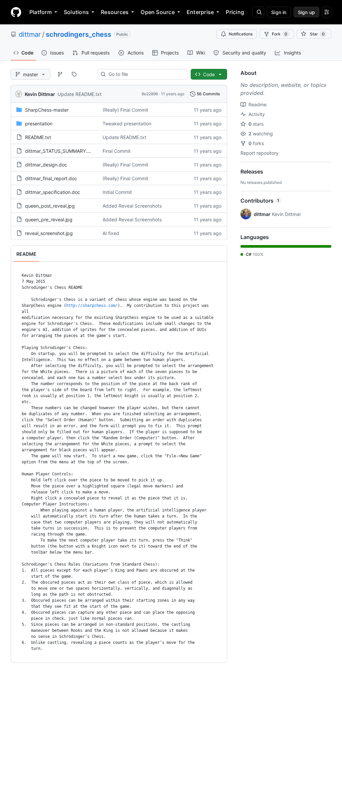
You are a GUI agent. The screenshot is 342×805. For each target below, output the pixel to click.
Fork (279, 33)
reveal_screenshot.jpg (49, 233)
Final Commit (117, 151)
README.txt (38, 137)
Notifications (240, 33)
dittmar (30, 34)
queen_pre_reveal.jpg (48, 219)
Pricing (235, 12)
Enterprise (200, 12)
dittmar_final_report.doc (51, 178)
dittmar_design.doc (46, 164)
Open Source (158, 12)
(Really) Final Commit (125, 110)
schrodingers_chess (78, 34)
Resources (115, 12)
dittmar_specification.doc (52, 192)
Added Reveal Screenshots (132, 206)
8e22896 (150, 93)
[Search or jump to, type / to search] (258, 12)
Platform (40, 12)
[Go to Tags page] (74, 74)
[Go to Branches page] (60, 74)
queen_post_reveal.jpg (50, 206)
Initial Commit (117, 192)
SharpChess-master (46, 110)
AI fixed (111, 233)
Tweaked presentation (127, 123)
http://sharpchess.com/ (92, 305)
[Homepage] (16, 12)
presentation (38, 123)
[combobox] (145, 74)
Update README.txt (80, 94)
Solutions (76, 12)
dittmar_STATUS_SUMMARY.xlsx (60, 151)
